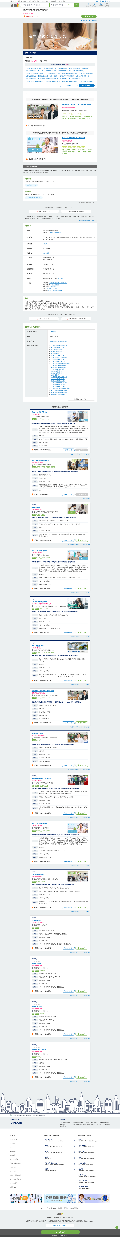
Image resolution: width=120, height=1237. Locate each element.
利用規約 (66, 1208)
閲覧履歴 (101, 6)
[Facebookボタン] (17, 1123)
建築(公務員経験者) (74, 68)
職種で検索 (13, 1167)
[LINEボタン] (14, 1123)
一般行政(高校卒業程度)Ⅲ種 (48, 71)
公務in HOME (13, 1139)
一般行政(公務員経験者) (85, 73)
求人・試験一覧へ (87, 85)
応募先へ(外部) (68, 450)
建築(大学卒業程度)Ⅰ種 (32, 71)
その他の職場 (55, 285)
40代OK (55, 289)
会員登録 (107, 6)
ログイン (12, 1147)
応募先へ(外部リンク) (45, 211)
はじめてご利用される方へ (16, 1179)
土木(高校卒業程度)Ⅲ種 (63, 71)
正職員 (45, 244)
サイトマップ (44, 1208)
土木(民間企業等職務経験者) (53, 73)
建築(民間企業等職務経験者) (70, 73)
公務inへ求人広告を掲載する (60, 1225)
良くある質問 (13, 1183)
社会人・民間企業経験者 (55, 290)
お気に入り (94, 6)
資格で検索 (13, 1171)
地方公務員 (46, 253)
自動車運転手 (85, 68)
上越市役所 (52, 332)
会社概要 (60, 1208)
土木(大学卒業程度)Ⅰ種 (49, 68)
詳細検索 (88, 6)
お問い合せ (13, 1187)
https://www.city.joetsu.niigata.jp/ (58, 341)
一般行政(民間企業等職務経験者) (35, 73)
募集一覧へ (87, 454)
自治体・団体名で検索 (15, 1175)
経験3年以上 (54, 287)
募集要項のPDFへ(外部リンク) (77, 211)
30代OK (49, 289)
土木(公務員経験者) (62, 68)
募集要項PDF (76, 454)
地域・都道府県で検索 (15, 1163)
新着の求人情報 (14, 1159)
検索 (76, 5)
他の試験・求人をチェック (81, 399)
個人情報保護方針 (74, 1208)
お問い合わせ (52, 1208)
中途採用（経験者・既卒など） (58, 283)
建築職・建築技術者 (55, 232)
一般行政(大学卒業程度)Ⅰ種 (33, 68)
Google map (60, 278)
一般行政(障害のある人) (78, 71)
